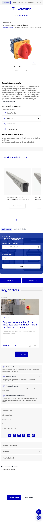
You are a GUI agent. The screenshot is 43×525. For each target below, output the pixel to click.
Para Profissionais (18, 2)
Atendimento (29, 2)
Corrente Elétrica (18, 67)
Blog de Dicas (7, 415)
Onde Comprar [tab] (6, 229)
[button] (38, 518)
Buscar (21, 266)
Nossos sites (6, 419)
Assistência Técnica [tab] (20, 229)
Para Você (6, 2)
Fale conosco (7, 424)
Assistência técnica (9, 428)
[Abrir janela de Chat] (38, 512)
